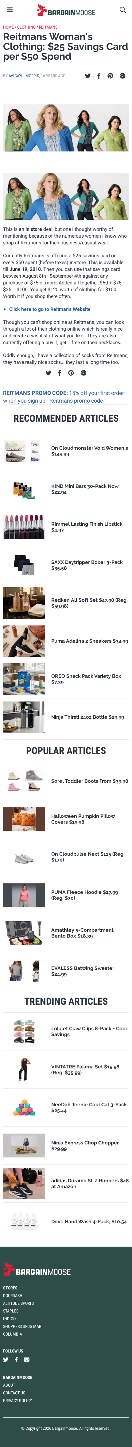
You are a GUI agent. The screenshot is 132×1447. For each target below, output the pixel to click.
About (9, 1385)
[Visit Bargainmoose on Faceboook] (16, 1360)
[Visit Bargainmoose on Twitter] (6, 1360)
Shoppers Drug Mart (23, 1326)
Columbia (12, 1334)
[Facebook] (99, 76)
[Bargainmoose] (66, 10)
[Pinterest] (110, 76)
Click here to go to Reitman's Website (50, 309)
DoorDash (12, 1295)
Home (8, 27)
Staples (10, 1310)
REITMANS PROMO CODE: (36, 393)
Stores (10, 1287)
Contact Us (14, 1392)
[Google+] (122, 76)
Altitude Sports (18, 1303)
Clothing (26, 27)
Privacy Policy (17, 1400)
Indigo (9, 1318)
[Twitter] (88, 76)
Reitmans (48, 27)
